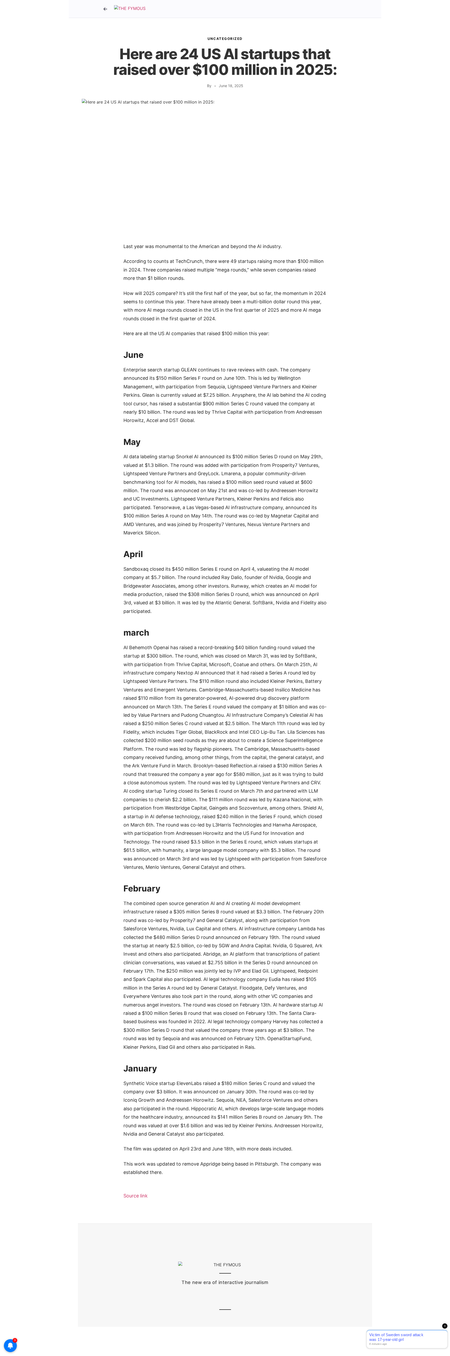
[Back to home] (105, 9)
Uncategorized (225, 39)
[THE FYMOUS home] (130, 9)
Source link (135, 1195)
